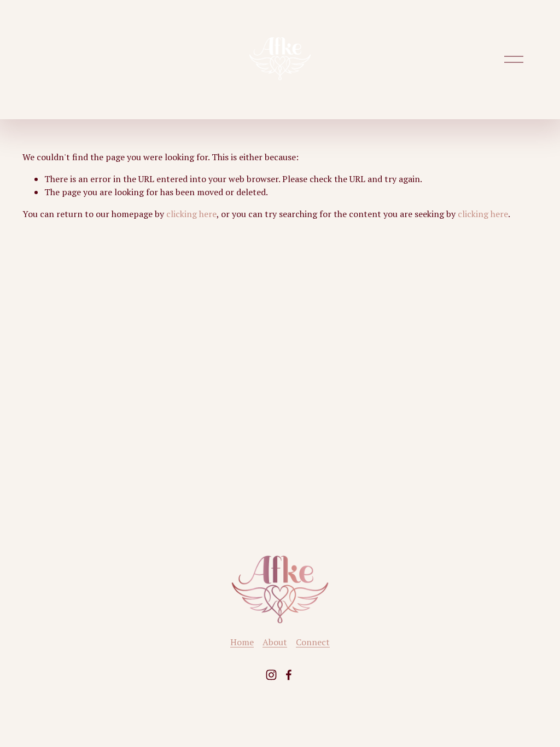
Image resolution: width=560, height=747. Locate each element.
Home (242, 642)
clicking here (191, 214)
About (274, 642)
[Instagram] (271, 674)
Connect (313, 642)
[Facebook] (288, 674)
